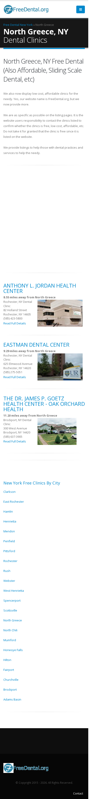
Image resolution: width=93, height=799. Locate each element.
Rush (6, 571)
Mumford (9, 640)
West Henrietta (13, 591)
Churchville (11, 680)
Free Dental (11, 25)
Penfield (9, 541)
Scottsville (10, 610)
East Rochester (13, 502)
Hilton (7, 660)
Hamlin (8, 511)
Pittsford (9, 551)
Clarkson (9, 492)
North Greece (12, 620)
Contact (78, 793)
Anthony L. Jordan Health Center (39, 288)
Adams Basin (12, 699)
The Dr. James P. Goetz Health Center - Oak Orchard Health (44, 404)
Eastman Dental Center (36, 344)
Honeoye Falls (13, 650)
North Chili (10, 630)
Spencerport (12, 600)
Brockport (10, 689)
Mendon (9, 531)
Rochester (10, 561)
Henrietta (9, 521)
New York (26, 25)
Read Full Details (14, 323)
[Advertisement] (46, 216)
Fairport (8, 670)
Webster (9, 581)
